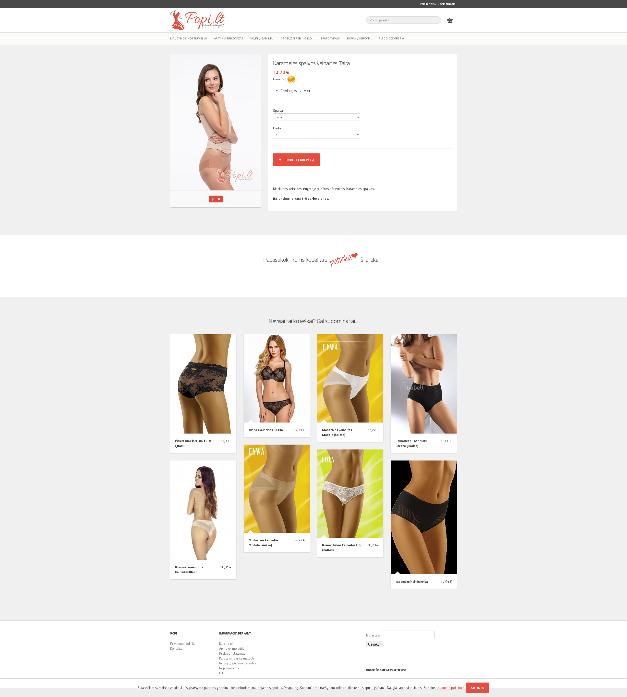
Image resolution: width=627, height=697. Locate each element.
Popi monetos (229, 668)
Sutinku (477, 687)
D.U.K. (223, 673)
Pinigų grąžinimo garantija (237, 663)
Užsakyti (374, 644)
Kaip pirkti (226, 643)
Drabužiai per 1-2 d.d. (297, 38)
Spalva (278, 110)
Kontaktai (176, 648)
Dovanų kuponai (359, 38)
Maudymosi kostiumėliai (188, 38)
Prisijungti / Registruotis (438, 3)
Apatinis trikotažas (228, 38)
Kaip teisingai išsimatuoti (236, 658)
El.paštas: (373, 635)
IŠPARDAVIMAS (330, 38)
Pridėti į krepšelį (297, 159)
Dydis (277, 128)
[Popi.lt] (197, 20)
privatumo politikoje (450, 687)
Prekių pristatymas (232, 653)
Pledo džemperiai (392, 38)
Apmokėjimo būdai (232, 648)
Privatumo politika (182, 643)
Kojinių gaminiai (261, 38)
